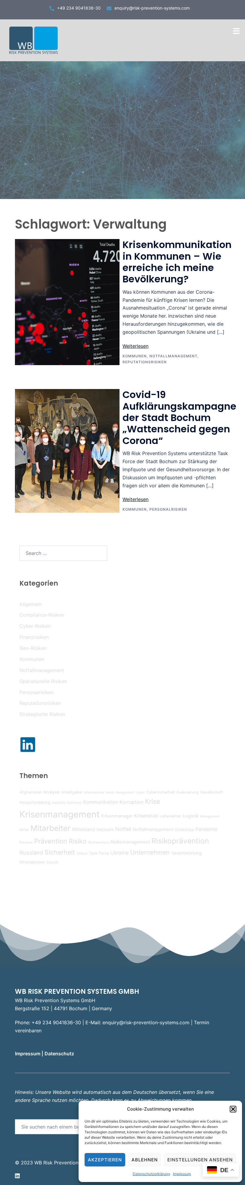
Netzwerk (105, 829)
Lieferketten (170, 816)
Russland (31, 852)
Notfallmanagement (173, 356)
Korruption (131, 802)
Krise (152, 801)
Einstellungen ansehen (200, 1160)
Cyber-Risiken (35, 626)
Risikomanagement (130, 842)
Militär (24, 830)
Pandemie (206, 829)
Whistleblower (32, 862)
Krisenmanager (117, 816)
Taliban (82, 853)
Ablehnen (144, 1160)
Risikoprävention (180, 840)
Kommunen (134, 356)
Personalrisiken (168, 509)
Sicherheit (60, 852)
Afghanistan (30, 792)
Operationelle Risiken (43, 681)
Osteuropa (184, 829)
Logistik (191, 816)
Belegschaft (125, 792)
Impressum (182, 1174)
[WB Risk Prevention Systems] (34, 40)
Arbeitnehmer (94, 792)
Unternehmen (150, 852)
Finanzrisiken (34, 637)
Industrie (58, 803)
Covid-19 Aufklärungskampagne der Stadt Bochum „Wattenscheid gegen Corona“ (179, 417)
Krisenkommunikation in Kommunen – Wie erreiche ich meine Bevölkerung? (177, 262)
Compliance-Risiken (41, 615)
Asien (110, 792)
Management (210, 816)
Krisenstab (146, 816)
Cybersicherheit (160, 792)
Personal (26, 842)
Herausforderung (34, 802)
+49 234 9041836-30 (79, 7)
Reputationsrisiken (144, 362)
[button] (233, 1109)
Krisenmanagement (59, 814)
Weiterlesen (135, 346)
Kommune (74, 803)
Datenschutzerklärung (151, 1174)
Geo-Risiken (33, 648)
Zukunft (52, 862)
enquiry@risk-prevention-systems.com (152, 7)
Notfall (123, 829)
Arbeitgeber (72, 792)
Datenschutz (60, 1054)
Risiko (78, 841)
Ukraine (119, 852)
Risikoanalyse (98, 842)
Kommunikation (100, 802)
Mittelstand (83, 829)
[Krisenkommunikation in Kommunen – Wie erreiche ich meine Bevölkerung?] (67, 302)
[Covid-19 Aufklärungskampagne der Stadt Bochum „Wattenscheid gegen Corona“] (67, 450)
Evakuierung (188, 792)
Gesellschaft (211, 792)
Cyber (140, 792)
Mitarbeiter (50, 828)
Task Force (99, 853)
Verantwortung (186, 853)
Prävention (50, 841)
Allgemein (30, 604)
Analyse (51, 792)
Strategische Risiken (42, 714)
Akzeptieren (105, 1160)
